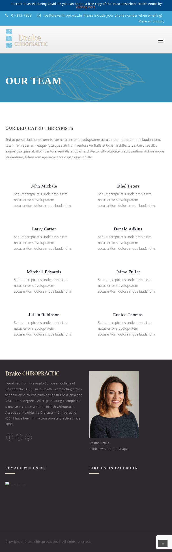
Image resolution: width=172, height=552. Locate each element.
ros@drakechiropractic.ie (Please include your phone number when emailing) (102, 15)
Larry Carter (44, 228)
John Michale (44, 185)
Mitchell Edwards (44, 271)
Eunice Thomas (128, 314)
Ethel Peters (128, 185)
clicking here (85, 7)
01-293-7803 (21, 15)
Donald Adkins (128, 228)
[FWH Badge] (15, 484)
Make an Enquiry (151, 21)
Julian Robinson (44, 314)
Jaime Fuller (128, 271)
